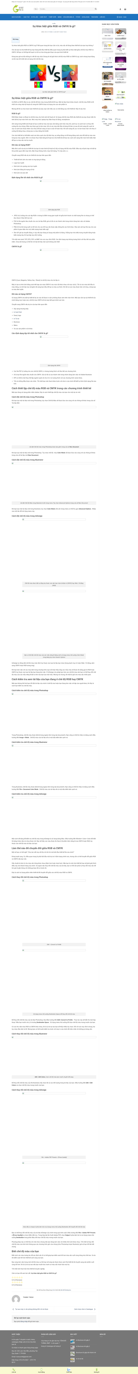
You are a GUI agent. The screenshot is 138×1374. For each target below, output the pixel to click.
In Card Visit (18, 312)
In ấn (53, 23)
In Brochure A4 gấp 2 (83, 1346)
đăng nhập (24, 1321)
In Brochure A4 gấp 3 (83, 1340)
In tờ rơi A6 (79, 1359)
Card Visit (43, 17)
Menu (59, 17)
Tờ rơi (78, 17)
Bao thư (26, 17)
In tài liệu (34, 17)
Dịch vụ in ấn (16, 17)
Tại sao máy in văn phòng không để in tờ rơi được (31, 1309)
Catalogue (85, 17)
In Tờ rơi (16, 319)
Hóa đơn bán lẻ (68, 17)
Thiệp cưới (52, 17)
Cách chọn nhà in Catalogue (83, 1309)
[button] (120, 9)
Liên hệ (102, 17)
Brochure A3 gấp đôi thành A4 (86, 1352)
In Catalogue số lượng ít (53, 1346)
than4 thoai (63, 32)
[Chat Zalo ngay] (69, 1369)
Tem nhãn (94, 17)
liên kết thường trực (66, 1290)
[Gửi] (95, 9)
